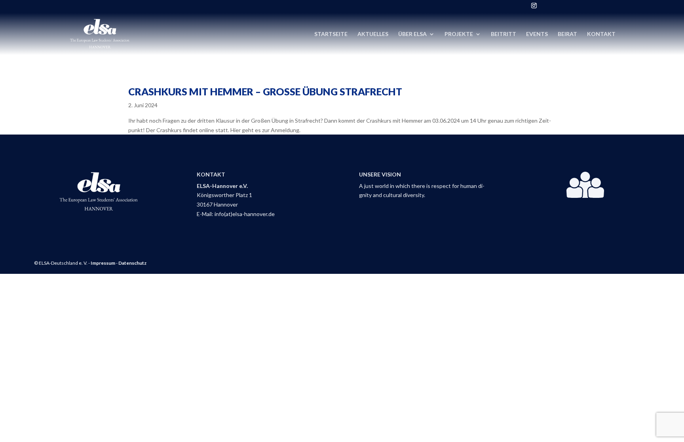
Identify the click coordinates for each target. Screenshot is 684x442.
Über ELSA (412, 34)
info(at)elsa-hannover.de (245, 214)
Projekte (459, 34)
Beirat (567, 34)
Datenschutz (132, 263)
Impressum (103, 263)
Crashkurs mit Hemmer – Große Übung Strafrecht (265, 91)
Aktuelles (372, 34)
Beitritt (503, 34)
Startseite (331, 34)
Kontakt (601, 34)
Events (537, 34)
